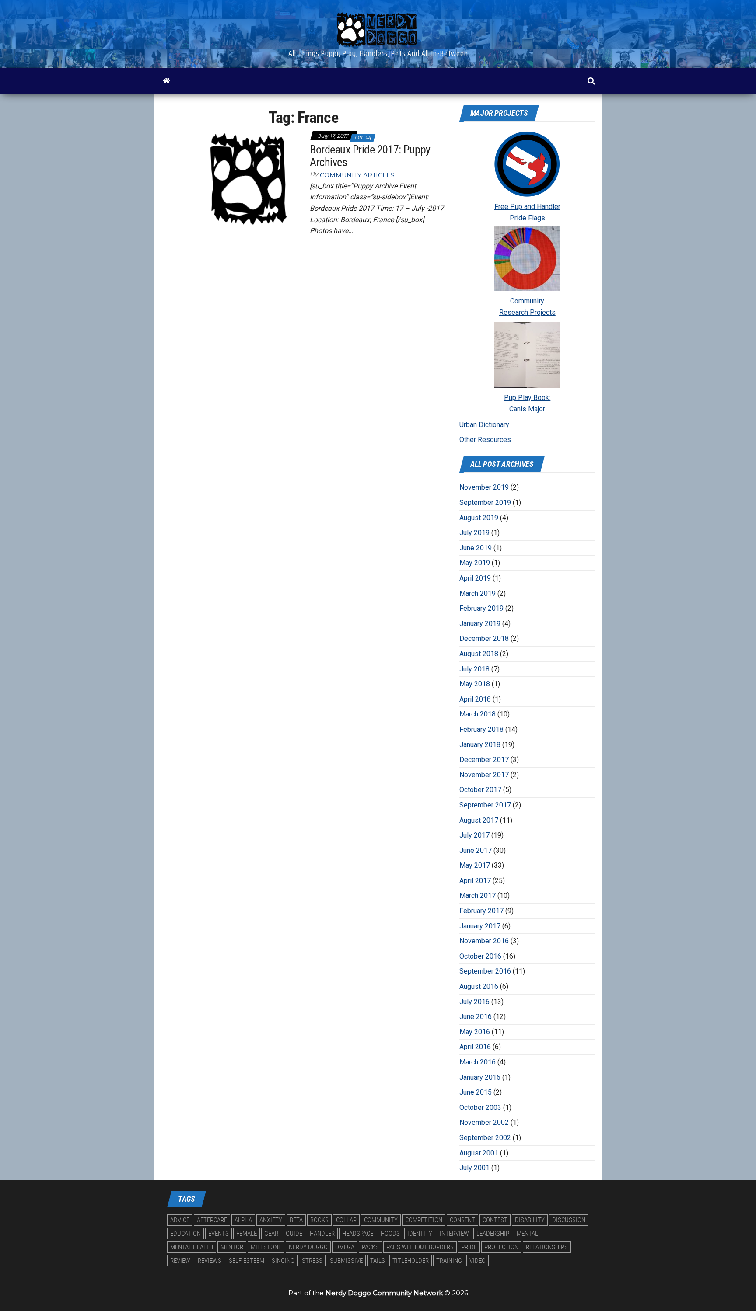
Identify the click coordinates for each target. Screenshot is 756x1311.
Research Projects (527, 312)
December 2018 (484, 638)
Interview (454, 1234)
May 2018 (474, 684)
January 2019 (479, 623)
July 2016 (474, 1002)
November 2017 (484, 775)
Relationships (547, 1247)
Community (527, 301)
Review (180, 1261)
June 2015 (475, 1092)
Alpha (243, 1220)
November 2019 (484, 487)
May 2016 (474, 1032)
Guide (294, 1234)
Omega (344, 1247)
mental (527, 1234)
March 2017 (477, 895)
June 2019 (475, 548)
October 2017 (480, 790)
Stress (312, 1261)
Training (449, 1261)
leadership (492, 1234)
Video (477, 1261)
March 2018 (477, 714)
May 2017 (474, 865)
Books (319, 1220)
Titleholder (410, 1261)
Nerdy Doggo (308, 1247)
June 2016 (475, 1016)
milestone (266, 1247)
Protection (501, 1247)
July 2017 (474, 835)
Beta (296, 1220)
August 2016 (478, 986)
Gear (271, 1234)
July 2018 (474, 669)
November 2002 (484, 1122)
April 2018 (475, 699)
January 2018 (479, 745)
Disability (530, 1220)
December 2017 (484, 759)
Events (218, 1234)
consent (462, 1220)
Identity (419, 1234)
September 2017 (485, 805)
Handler (322, 1234)
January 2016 (479, 1077)
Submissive (346, 1261)
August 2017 (478, 820)
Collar (346, 1220)
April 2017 (475, 880)
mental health (191, 1247)
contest (495, 1220)
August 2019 (478, 518)
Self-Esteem (246, 1261)
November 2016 (484, 941)
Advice (179, 1220)
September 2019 (485, 502)
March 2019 (477, 593)
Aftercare (212, 1220)
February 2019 (481, 608)
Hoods (390, 1234)
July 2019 (474, 533)
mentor (231, 1247)
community (381, 1220)
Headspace (357, 1234)
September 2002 (485, 1138)
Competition (423, 1220)
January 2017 (479, 926)
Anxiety (270, 1220)
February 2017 (481, 911)
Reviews (209, 1261)
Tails (377, 1261)
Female (246, 1234)
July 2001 (474, 1168)
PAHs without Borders (420, 1247)
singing (283, 1261)
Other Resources (485, 439)
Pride (469, 1247)
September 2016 (485, 971)
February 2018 (481, 729)
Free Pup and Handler (527, 206)
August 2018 (478, 654)
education (185, 1234)
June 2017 (475, 850)
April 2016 (475, 1047)
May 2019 (474, 563)
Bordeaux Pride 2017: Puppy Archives (370, 156)
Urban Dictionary (484, 425)
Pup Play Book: (527, 397)
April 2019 (475, 578)
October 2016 (480, 956)
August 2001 (478, 1153)
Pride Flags (527, 218)
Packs (370, 1247)
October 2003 (480, 1107)
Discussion (568, 1220)
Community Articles (357, 175)
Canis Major (527, 409)
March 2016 (477, 1062)
